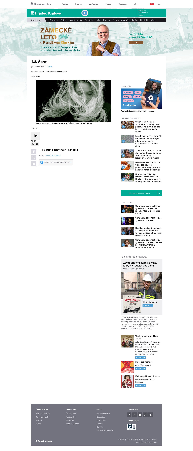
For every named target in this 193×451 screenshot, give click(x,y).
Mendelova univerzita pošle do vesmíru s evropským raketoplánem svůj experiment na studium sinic (148, 141)
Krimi (137, 93)
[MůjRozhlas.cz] (35, 77)
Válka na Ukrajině (43, 414)
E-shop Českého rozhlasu (134, 257)
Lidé (98, 20)
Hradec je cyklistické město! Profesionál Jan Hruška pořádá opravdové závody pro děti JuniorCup (148, 178)
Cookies (122, 439)
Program (78, 4)
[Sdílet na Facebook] (33, 151)
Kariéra (99, 424)
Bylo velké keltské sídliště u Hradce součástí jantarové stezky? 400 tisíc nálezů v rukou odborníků (148, 166)
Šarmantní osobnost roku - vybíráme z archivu (148, 219)
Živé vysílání (127, 101)
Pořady (64, 20)
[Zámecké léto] (96, 39)
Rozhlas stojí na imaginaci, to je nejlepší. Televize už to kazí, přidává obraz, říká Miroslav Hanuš (148, 232)
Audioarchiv (143, 13)
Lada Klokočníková (52, 155)
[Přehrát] (35, 136)
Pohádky (126, 97)
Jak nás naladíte (129, 20)
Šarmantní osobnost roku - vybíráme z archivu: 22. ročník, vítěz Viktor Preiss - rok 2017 (148, 210)
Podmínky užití (144, 439)
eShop (38, 424)
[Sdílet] (37, 144)
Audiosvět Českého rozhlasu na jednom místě (138, 111)
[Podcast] (33, 144)
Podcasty (70, 420)
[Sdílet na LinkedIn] (33, 163)
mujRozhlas (93, 4)
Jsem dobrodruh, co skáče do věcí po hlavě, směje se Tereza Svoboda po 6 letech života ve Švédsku (148, 154)
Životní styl (36, 20)
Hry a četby (127, 93)
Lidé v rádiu (101, 420)
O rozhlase (123, 4)
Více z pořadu (128, 203)
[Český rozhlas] (41, 4)
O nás (116, 20)
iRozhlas (65, 4)
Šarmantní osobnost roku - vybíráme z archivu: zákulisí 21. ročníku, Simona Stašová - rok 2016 (148, 243)
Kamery (141, 15)
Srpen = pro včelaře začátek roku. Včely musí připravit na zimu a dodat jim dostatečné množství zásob (147, 127)
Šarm (50, 67)
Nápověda (100, 417)
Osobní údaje (132, 439)
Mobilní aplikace (72, 424)
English (154, 439)
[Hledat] (159, 4)
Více (154, 20)
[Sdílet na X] (33, 157)
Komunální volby (42, 417)
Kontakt (144, 20)
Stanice (108, 4)
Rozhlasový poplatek (105, 430)
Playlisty (89, 20)
